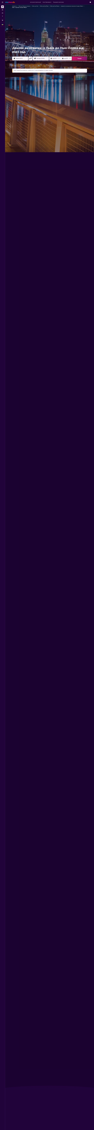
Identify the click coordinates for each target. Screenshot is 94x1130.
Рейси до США (35, 6)
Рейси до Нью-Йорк (44, 6)
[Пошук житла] (2, 9)
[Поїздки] (2, 20)
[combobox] (16, 55)
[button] (2, 2)
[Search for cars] (2, 13)
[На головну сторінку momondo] (10, 2)
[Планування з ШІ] (2, 16)
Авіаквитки (14, 6)
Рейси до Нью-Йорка (54, 6)
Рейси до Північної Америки (24, 6)
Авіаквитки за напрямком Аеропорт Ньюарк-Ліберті (72, 6)
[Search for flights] (2, 6)
